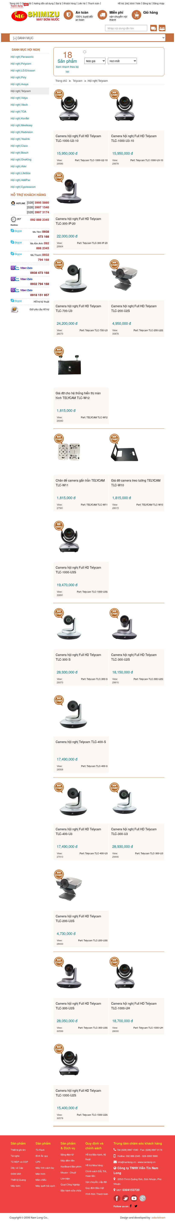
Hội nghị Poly (18, 77)
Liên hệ (82, 3)
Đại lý (58, 3)
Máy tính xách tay (45, 1167)
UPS (38, 1161)
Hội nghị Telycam (21, 91)
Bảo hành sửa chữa (71, 1190)
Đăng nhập (158, 3)
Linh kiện (65, 1178)
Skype (18, 231)
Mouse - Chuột (68, 1172)
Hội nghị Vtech (19, 104)
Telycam (77, 80)
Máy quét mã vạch (45, 1185)
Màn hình (40, 1173)
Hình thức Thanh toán (96, 1193)
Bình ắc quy (42, 1155)
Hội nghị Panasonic (22, 56)
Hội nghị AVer (18, 166)
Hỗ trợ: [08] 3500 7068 (129, 3)
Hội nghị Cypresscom (23, 186)
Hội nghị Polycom (21, 63)
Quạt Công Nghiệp (70, 1184)
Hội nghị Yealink (20, 139)
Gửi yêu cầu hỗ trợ (39, 309)
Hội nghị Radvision (22, 132)
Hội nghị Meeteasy (21, 125)
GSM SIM (16, 1173)
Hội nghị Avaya (19, 84)
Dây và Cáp (17, 1167)
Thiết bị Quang (18, 1179)
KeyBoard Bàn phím (71, 1166)
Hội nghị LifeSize (21, 173)
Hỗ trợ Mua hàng (94, 1165)
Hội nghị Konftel (20, 118)
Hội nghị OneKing (21, 159)
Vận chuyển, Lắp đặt (96, 1181)
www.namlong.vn (146, 1162)
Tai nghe (15, 1155)
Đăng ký (147, 3)
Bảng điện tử (67, 1154)
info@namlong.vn (127, 1162)
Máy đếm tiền (67, 1160)
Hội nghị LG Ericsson (23, 70)
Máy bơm (15, 1185)
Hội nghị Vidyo (19, 97)
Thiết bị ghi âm (18, 1149)
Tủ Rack (40, 1149)
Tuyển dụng (17, 5)
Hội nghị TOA (18, 111)
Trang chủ (14, 3)
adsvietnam (158, 1217)
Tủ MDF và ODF (19, 1161)
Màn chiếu (41, 1179)
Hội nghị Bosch (19, 152)
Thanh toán (93, 3)
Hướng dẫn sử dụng (44, 3)
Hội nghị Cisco (19, 145)
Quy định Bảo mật (94, 1187)
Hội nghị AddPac (20, 180)
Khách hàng (70, 3)
